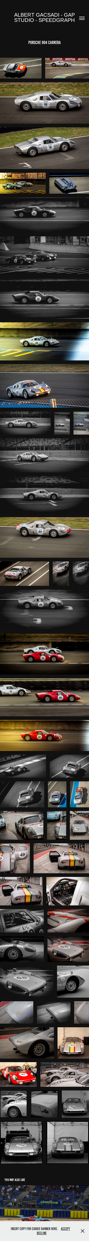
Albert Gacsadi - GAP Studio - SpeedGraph (45, 17)
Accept (65, 1229)
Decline (42, 1233)
